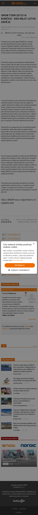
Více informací (18, 260)
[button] (19, 270)
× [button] (33, 244)
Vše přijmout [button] (20, 265)
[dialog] (19, 257)
